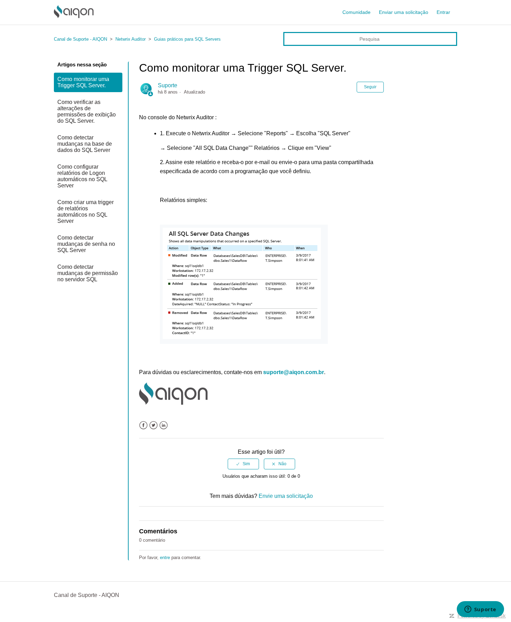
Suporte (167, 85)
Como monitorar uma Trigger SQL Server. (83, 82)
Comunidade (356, 12)
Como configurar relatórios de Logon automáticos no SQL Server (82, 176)
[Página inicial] (74, 16)
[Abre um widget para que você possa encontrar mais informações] (480, 610)
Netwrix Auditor (130, 39)
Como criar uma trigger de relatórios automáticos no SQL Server (85, 211)
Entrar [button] (443, 12)
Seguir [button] (370, 86)
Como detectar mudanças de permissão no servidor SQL (87, 273)
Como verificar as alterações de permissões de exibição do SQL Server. (86, 111)
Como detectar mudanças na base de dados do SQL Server (84, 144)
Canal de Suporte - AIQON (80, 39)
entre (165, 557)
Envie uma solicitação (286, 496)
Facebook (143, 425)
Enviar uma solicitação (403, 12)
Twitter (153, 425)
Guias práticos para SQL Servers (187, 39)
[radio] (243, 464)
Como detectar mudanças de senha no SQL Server (86, 244)
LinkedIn (163, 425)
